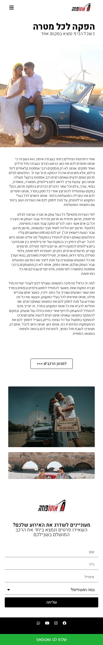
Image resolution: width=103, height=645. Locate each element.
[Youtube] (47, 623)
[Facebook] (65, 623)
